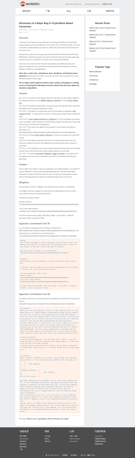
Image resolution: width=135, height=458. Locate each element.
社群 (89, 11)
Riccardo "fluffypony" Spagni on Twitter (51, 154)
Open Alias (98, 436)
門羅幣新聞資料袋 (100, 441)
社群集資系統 (99, 444)
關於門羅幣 (23, 436)
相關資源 (110, 11)
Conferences (93, 80)
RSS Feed (92, 455)
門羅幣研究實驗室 (100, 439)
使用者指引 (23, 444)
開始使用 (26, 11)
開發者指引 (23, 441)
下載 (48, 11)
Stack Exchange (74, 439)
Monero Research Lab (55, 419)
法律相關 (65, 455)
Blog (69, 11)
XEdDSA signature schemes (50, 100)
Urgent (66, 419)
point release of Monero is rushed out (42, 119)
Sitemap (83, 455)
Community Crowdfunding (73, 4)
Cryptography (42, 419)
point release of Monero (43, 135)
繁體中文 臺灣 (108, 4)
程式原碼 (73, 455)
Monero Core (31, 419)
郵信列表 (47, 441)
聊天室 (47, 439)
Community (93, 76)
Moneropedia (24, 439)
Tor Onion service (53, 455)
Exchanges (93, 84)
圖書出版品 (23, 447)
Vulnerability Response (92, 4)
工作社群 (47, 436)
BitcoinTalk (73, 441)
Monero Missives (95, 71)
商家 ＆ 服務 (73, 436)
